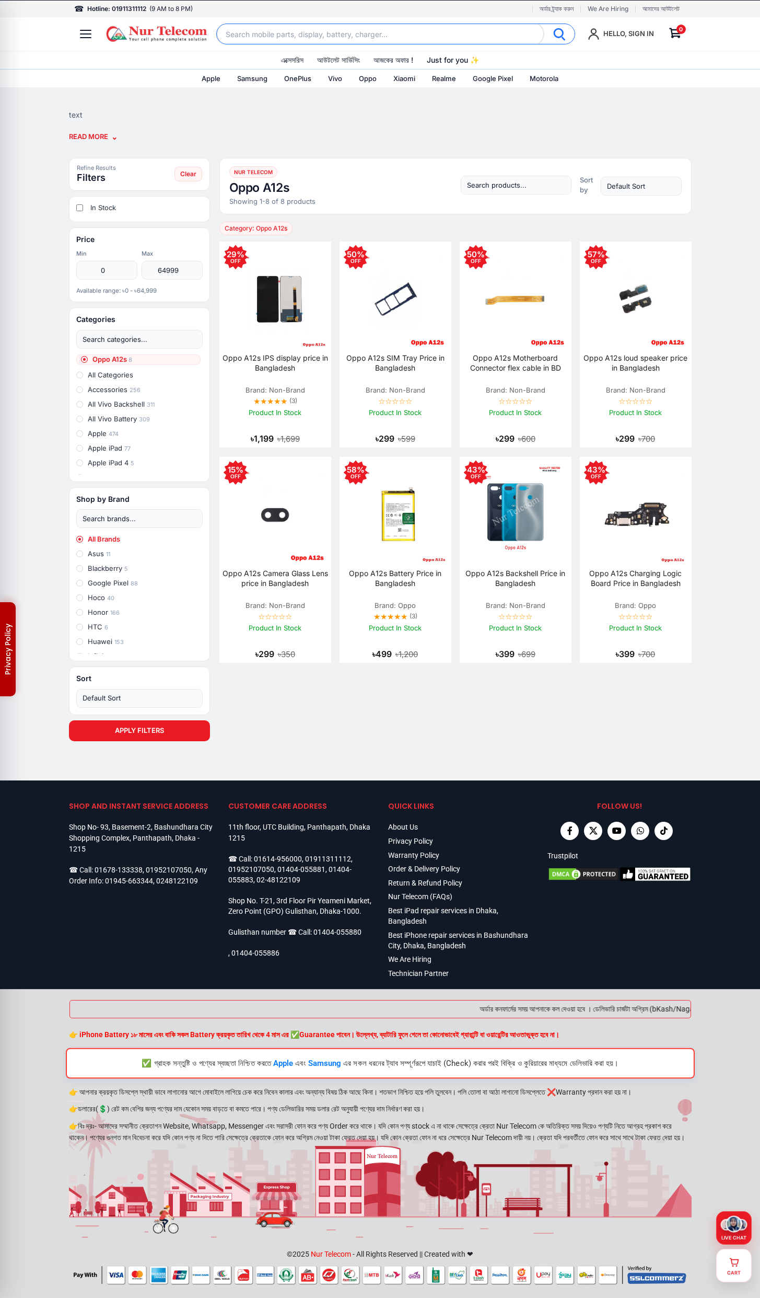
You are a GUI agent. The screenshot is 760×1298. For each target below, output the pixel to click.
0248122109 (177, 881)
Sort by (586, 185)
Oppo (368, 78)
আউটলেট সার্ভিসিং (338, 59)
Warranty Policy (413, 855)
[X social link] (593, 831)
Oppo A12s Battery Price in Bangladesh (395, 578)
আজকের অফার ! (393, 59)
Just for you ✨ (453, 59)
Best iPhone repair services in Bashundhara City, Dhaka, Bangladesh (458, 940)
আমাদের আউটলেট (661, 9)
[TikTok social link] (663, 831)
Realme (444, 78)
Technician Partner (418, 973)
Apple (211, 78)
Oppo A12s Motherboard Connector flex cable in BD (515, 362)
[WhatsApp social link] (640, 831)
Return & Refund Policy (425, 883)
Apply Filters (139, 730)
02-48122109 (278, 880)
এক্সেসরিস (292, 59)
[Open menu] (85, 33)
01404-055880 (337, 932)
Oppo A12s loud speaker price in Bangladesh (635, 362)
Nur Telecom (331, 1254)
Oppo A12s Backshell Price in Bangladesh (515, 578)
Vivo (335, 78)
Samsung (252, 78)
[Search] (559, 34)
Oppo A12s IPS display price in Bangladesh (275, 362)
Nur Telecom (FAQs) (420, 896)
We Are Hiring (608, 9)
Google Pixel (493, 78)
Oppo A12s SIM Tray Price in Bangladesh (395, 362)
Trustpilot (562, 856)
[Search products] (516, 185)
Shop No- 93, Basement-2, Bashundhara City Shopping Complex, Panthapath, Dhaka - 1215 (141, 838)
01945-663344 (129, 881)
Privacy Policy (410, 841)
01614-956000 (278, 859)
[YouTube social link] (616, 831)
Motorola (544, 78)
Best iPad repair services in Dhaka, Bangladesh (443, 915)
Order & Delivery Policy (424, 869)
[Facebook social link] (569, 831)
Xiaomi (404, 78)
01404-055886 (255, 953)
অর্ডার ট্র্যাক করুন (557, 9)
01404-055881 (301, 869)
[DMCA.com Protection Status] (583, 874)
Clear (188, 174)
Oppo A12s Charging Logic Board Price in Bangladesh (635, 578)
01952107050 (169, 870)
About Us (403, 827)
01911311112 (328, 859)
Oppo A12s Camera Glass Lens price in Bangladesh (275, 578)
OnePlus (297, 78)
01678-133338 (119, 870)
